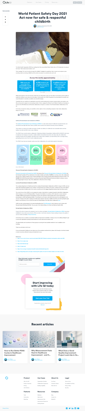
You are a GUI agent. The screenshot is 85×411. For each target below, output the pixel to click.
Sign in (75, 2)
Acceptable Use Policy (70, 383)
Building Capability (41, 385)
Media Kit (53, 399)
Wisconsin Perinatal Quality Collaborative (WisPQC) (55, 173)
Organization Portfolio (42, 381)
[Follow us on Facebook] (67, 409)
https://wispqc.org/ (21, 246)
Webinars (39, 395)
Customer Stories (55, 383)
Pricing (47, 2)
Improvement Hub (41, 399)
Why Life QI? (26, 381)
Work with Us (54, 385)
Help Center (40, 397)
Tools (25, 395)
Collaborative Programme (43, 383)
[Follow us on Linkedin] (72, 409)
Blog (52, 395)
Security (67, 387)
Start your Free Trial (42, 298)
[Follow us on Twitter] (70, 409)
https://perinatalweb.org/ (22, 243)
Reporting (26, 399)
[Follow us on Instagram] (75, 409)
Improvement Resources (43, 401)
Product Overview (27, 383)
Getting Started (41, 403)
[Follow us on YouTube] (78, 409)
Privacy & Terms (6, 408)
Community (26, 397)
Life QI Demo (26, 387)
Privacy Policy (68, 385)
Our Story (53, 381)
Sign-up (42, 304)
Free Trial (79, 2)
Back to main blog (6, 10)
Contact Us (53, 397)
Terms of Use (68, 381)
